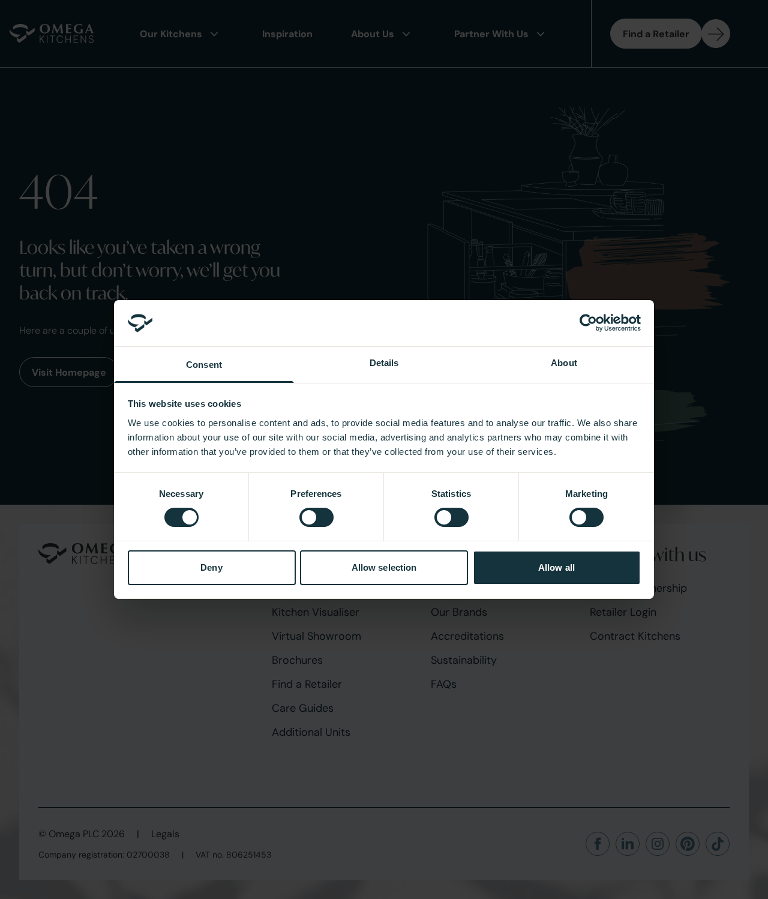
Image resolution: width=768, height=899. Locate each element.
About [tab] (564, 363)
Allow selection (384, 567)
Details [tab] (384, 363)
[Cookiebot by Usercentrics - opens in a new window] (588, 323)
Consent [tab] (204, 364)
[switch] (316, 517)
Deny (211, 567)
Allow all (556, 567)
